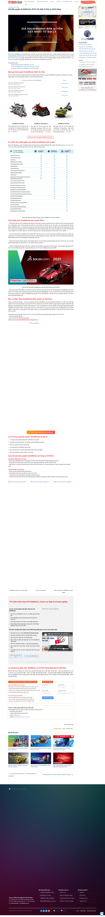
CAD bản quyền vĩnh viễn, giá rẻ (86, 51)
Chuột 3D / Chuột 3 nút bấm (66, 901)
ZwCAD (52, 892)
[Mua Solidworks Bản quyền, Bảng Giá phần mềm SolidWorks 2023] (63, 758)
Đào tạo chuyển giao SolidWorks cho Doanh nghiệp (25, 68)
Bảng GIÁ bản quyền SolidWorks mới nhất (23, 64)
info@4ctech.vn (17, 715)
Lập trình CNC (63, 898)
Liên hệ (76, 1)
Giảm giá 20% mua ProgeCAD (86, 46)
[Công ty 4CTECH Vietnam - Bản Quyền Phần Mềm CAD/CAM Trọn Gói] (15, 2)
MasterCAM (43, 901)
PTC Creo (49, 895)
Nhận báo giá (65, 83)
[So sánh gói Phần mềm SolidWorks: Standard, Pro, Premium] (63, 741)
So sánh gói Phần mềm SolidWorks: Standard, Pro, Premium (62, 748)
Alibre (47, 898)
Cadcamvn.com (83, 901)
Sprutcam (53, 901)
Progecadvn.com (84, 898)
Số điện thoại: (61, 684)
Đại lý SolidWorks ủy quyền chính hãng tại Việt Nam (25, 66)
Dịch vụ (52, 1)
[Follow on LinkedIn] (46, 911)
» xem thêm (14, 131)
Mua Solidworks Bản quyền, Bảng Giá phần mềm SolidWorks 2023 (62, 766)
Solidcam (48, 901)
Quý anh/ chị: (45, 684)
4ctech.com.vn (26, 716)
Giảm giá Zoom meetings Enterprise (87, 57)
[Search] (25, 4)
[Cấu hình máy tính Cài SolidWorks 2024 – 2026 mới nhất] (41, 758)
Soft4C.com (82, 895)
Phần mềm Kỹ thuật (30, 1)
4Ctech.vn (82, 892)
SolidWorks (43, 898)
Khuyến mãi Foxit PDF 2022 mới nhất (87, 55)
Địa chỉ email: (45, 690)
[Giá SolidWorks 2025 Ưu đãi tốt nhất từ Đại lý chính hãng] (18, 741)
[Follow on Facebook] (41, 911)
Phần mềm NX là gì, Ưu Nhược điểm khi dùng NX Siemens (57, 774)
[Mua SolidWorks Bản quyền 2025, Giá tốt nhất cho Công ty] (41, 741)
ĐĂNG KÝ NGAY (48, 697)
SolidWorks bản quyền (15, 57)
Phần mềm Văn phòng (42, 1)
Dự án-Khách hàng (67, 1)
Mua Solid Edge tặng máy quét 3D (87, 48)
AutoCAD (42, 892)
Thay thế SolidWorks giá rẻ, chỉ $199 (87, 53)
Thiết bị (58, 1)
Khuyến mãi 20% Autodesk (85, 44)
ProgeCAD (47, 892)
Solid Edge (51, 898)
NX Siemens (43, 895)
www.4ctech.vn (18, 716)
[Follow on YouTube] (49, 911)
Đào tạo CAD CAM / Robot (66, 895)
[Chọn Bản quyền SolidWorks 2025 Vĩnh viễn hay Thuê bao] (18, 758)
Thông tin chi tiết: (62, 690)
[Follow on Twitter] (44, 911)
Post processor (70, 898)
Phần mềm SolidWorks (13, 7)
